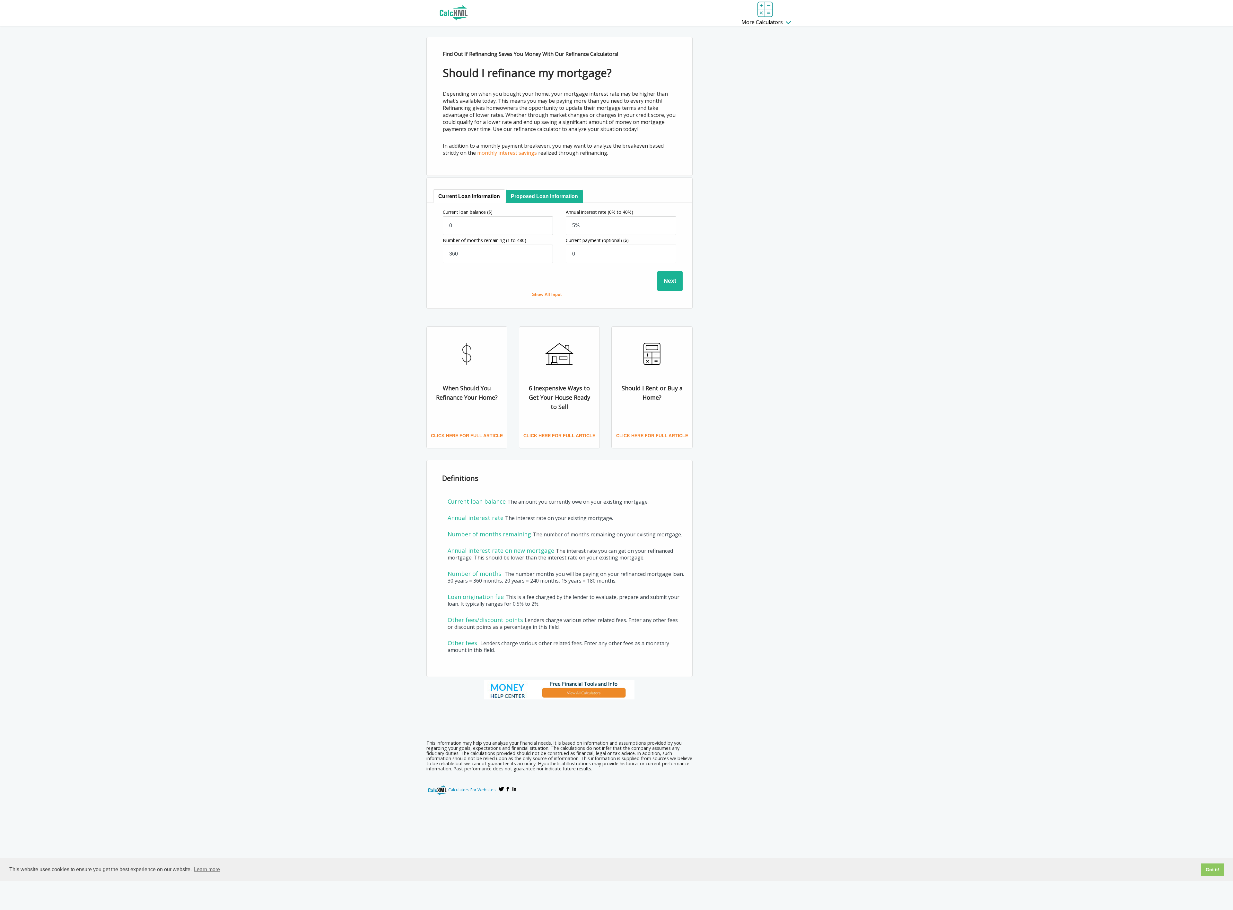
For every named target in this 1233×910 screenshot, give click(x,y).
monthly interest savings (507, 152)
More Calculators (762, 22)
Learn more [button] (207, 869)
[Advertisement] (559, 717)
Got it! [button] (1213, 869)
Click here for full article (467, 435)
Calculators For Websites (472, 790)
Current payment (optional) (597, 240)
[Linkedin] (514, 789)
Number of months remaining (484, 240)
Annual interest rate (599, 212)
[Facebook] (508, 789)
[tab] (469, 196)
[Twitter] (501, 789)
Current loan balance (468, 212)
